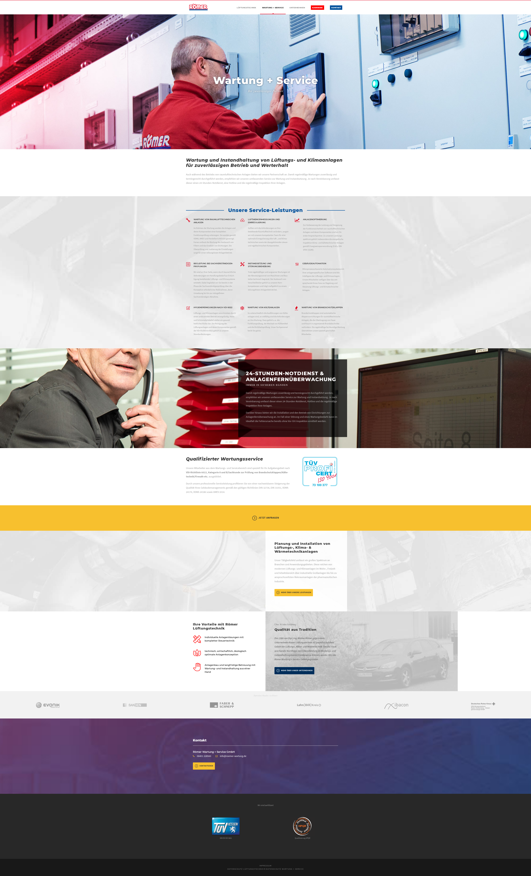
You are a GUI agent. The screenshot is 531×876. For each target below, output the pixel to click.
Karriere (317, 7)
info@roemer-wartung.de (233, 756)
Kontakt (336, 7)
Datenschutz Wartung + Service (285, 869)
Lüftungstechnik (246, 7)
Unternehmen (297, 7)
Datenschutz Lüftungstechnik (245, 869)
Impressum (265, 865)
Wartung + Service (273, 7)
